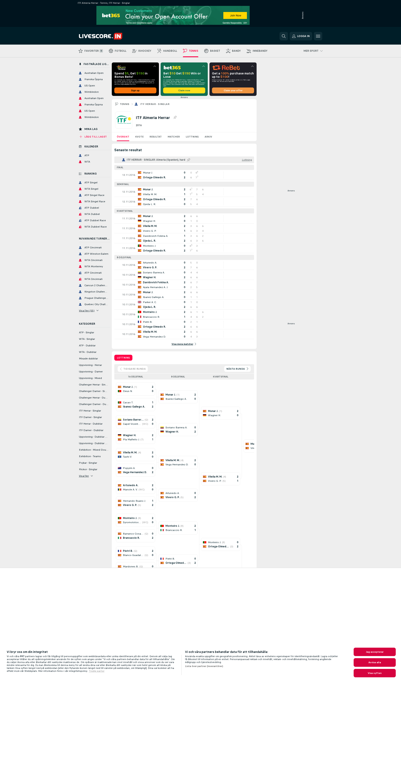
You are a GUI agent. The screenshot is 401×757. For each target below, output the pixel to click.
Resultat (155, 136)
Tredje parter (96, 671)
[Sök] (284, 36)
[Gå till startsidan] (108, 36)
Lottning (192, 136)
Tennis (124, 104)
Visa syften (375, 673)
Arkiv (208, 136)
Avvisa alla (374, 662)
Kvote (139, 136)
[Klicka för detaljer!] (184, 175)
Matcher (174, 136)
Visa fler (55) (87, 310)
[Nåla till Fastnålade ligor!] (175, 117)
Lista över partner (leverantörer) (204, 666)
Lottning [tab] (123, 357)
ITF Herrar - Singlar (154, 104)
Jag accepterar (375, 651)
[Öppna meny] (318, 36)
